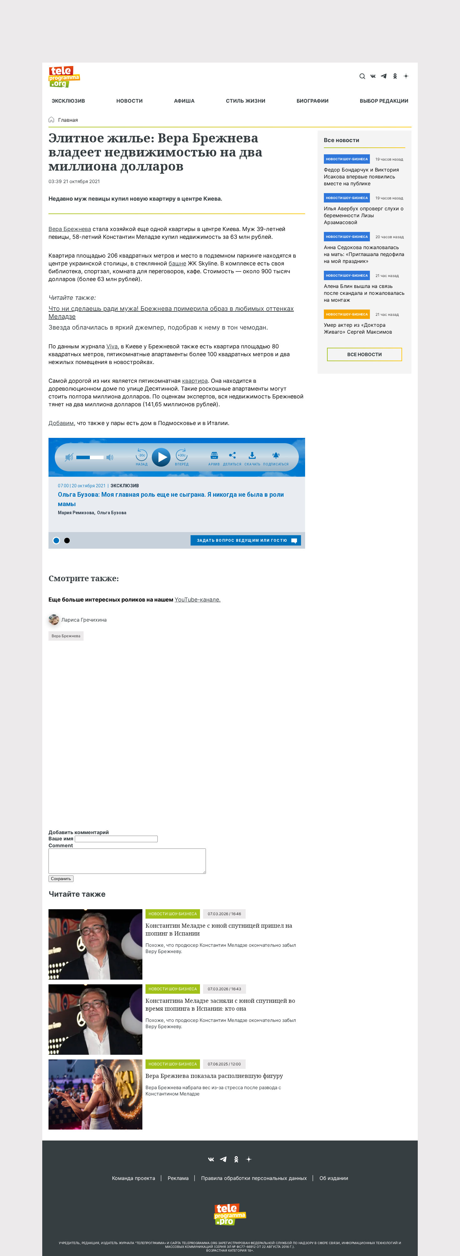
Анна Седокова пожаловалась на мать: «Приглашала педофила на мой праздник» (364, 254)
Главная (68, 120)
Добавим (61, 423)
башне (177, 263)
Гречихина (94, 620)
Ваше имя (61, 838)
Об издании (333, 1178)
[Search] (362, 76)
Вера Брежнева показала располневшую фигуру (214, 1075)
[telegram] (384, 76)
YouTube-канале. (198, 599)
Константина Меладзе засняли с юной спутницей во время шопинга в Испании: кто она (220, 1004)
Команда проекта (133, 1178)
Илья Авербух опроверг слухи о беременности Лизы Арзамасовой (364, 215)
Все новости (364, 354)
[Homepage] (67, 77)
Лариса (70, 620)
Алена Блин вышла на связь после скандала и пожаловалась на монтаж (364, 293)
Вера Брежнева (70, 229)
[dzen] (406, 76)
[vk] (373, 76)
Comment (61, 845)
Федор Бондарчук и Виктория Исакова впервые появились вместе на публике (361, 177)
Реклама (178, 1178)
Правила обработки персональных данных (254, 1178)
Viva (112, 346)
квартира (195, 380)
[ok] (395, 76)
